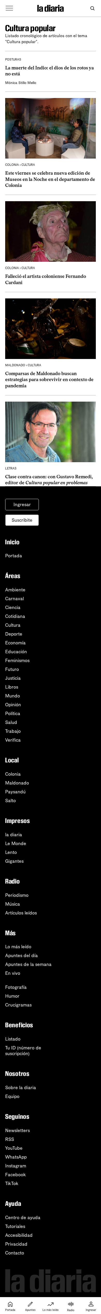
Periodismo (16, 895)
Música (12, 904)
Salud (11, 722)
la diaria (13, 835)
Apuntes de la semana (28, 964)
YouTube (14, 1148)
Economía (15, 643)
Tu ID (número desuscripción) (23, 1050)
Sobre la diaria (20, 1087)
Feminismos (17, 660)
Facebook (15, 1175)
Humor (12, 996)
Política (12, 713)
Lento (11, 852)
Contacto (14, 1253)
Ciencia (12, 607)
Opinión (13, 705)
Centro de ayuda (22, 1217)
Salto (10, 800)
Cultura (12, 625)
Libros (11, 687)
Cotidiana (15, 616)
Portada (13, 556)
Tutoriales (15, 1226)
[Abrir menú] (9, 8)
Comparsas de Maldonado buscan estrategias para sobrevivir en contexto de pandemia (49, 380)
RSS (9, 1139)
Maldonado (17, 783)
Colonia (13, 774)
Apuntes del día (21, 955)
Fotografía (16, 987)
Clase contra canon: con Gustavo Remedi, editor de (49, 480)
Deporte (13, 634)
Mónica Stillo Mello (20, 83)
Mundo (12, 696)
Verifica (13, 740)
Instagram (15, 1166)
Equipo (12, 1096)
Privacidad (16, 1244)
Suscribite (22, 520)
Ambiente (15, 590)
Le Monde (15, 843)
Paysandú (15, 792)
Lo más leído (18, 947)
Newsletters (17, 1130)
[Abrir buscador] (92, 8)
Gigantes (14, 861)
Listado (12, 1039)
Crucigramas (18, 1005)
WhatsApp (16, 1157)
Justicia (13, 678)
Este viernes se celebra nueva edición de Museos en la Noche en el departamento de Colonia (50, 179)
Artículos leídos (21, 913)
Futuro (12, 669)
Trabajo (13, 731)
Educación (16, 652)
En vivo (12, 973)
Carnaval (14, 599)
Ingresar (22, 504)
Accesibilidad (19, 1235)
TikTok (11, 1183)
